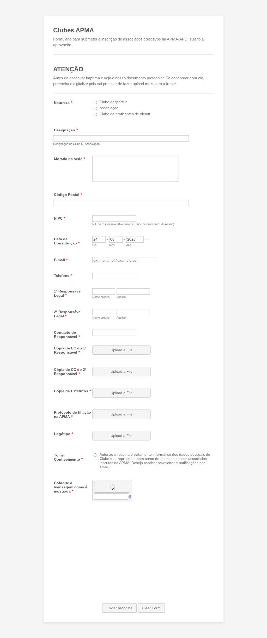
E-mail (61, 260)
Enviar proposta (119, 608)
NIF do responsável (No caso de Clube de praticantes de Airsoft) (133, 224)
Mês (112, 245)
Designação (66, 130)
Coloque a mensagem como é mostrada (70, 487)
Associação (109, 108)
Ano (128, 245)
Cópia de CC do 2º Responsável (70, 371)
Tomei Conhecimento (68, 457)
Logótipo (63, 434)
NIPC (59, 218)
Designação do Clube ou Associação (76, 143)
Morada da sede (69, 159)
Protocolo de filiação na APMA (72, 414)
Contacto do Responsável (67, 334)
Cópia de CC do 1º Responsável (70, 350)
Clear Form (151, 608)
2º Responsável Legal (68, 314)
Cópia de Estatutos (72, 391)
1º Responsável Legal (68, 293)
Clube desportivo (114, 102)
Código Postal (68, 194)
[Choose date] (147, 239)
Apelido (121, 296)
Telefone (63, 275)
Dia (94, 245)
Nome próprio (101, 296)
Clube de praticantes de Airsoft (125, 114)
